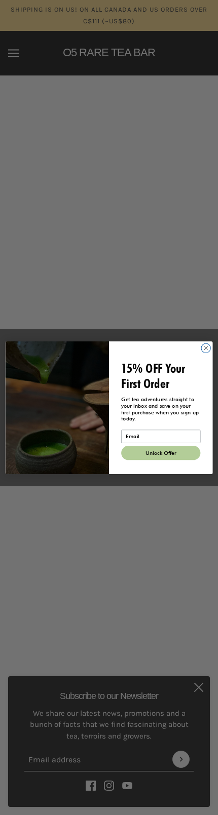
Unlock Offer (161, 452)
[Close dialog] (205, 348)
